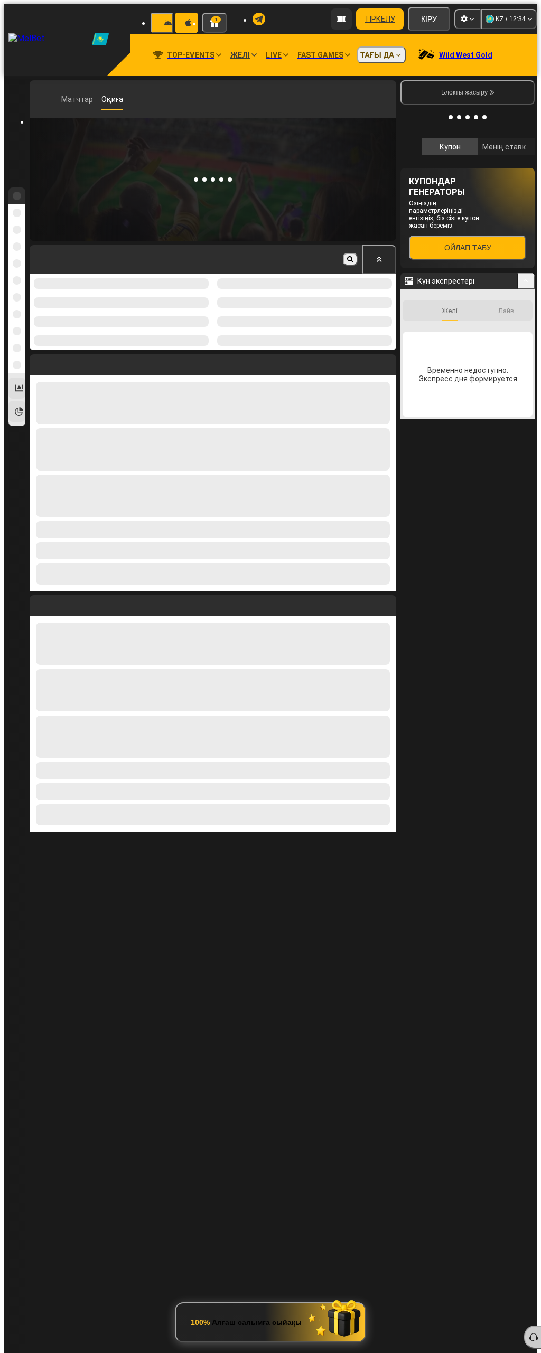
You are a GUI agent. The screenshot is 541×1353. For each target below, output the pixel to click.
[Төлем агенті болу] (341, 19)
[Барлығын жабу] (379, 259)
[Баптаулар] (467, 19)
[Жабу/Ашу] (526, 281)
